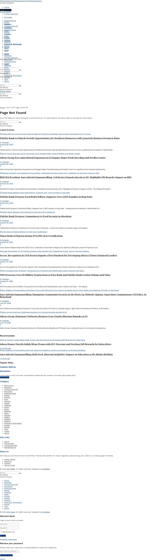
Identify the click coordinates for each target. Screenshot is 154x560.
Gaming (7, 401)
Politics (7, 40)
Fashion (7, 397)
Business (7, 24)
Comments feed (10, 446)
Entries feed (9, 444)
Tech (6, 48)
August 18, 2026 (6, 223)
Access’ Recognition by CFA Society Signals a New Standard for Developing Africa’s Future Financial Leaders (58, 255)
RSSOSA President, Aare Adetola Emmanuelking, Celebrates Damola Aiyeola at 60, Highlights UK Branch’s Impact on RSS (65, 177)
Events (6, 32)
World (6, 50)
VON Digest (10, 469)
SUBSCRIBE (4, 377)
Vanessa (5, 142)
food (6, 399)
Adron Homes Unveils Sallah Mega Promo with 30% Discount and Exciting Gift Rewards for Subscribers (55, 344)
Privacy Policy (9, 459)
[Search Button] (20, 85)
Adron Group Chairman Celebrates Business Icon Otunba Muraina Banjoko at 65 (43, 316)
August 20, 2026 (6, 203)
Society (7, 38)
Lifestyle (7, 34)
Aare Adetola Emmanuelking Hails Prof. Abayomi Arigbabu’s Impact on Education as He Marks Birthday (56, 354)
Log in (6, 442)
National (7, 411)
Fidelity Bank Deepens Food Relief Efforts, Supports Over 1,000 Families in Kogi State (46, 197)
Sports (6, 46)
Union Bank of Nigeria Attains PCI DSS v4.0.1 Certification (31, 236)
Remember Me (9, 532)
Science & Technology (13, 44)
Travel (6, 431)
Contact (7, 463)
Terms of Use (9, 465)
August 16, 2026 (6, 242)
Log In (2, 559)
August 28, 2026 (6, 144)
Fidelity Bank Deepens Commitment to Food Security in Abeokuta (35, 216)
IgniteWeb (46, 469)
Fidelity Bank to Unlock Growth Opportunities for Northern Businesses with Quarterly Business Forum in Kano (60, 138)
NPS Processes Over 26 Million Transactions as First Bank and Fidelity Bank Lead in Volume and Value (55, 275)
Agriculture (9, 386)
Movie (6, 407)
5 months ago (5, 348)
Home (6, 7)
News (6, 36)
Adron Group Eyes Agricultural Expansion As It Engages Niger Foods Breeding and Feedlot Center (53, 157)
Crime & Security (11, 14)
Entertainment (10, 21)
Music (6, 409)
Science (7, 42)
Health (7, 403)
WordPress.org (10, 448)
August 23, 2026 (6, 183)
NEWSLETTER (5, 10)
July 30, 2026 (5, 303)
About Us (8, 461)
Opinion (7, 415)
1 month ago (5, 359)
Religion (7, 419)
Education (8, 17)
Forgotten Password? (8, 539)
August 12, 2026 (6, 262)
